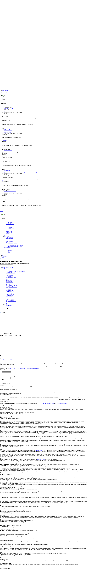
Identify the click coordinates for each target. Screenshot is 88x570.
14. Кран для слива (9, 280)
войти (3, 257)
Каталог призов (9, 191)
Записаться (4, 180)
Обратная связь (4, 256)
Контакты (3, 255)
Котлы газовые (8, 226)
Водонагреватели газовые (10, 224)
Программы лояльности (8, 247)
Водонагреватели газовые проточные (30, 172)
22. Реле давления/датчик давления (11, 287)
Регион (12, 375)
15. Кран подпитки (9, 281)
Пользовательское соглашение (24, 368)
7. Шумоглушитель (9, 274)
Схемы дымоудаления (9, 238)
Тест (4, 268)
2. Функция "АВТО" (9, 293)
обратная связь (4, 89)
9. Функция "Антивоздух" (10, 299)
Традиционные (10, 227)
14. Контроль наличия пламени (11, 303)
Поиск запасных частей (7, 132)
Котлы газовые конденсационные (19, 172)
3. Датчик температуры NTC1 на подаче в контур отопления (15, 271)
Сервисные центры (7, 129)
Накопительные (6, 106)
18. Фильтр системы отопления (11, 283)
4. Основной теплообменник (10, 272)
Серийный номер (6, 131)
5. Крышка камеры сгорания (10, 273)
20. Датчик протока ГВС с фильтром (11, 285)
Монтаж (5, 235)
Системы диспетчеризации (8, 111)
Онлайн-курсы (8, 242)
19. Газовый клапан (9, 284)
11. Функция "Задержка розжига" (11, 301)
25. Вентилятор (8, 289)
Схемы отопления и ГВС (8, 151)
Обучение (5, 239)
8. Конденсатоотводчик (9, 275)
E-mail (12, 374)
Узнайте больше (4, 119)
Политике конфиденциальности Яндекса (47, 403)
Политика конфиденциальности (14, 368)
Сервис (5, 230)
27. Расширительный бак (10, 291)
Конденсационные (11, 228)
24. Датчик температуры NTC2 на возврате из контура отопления (16, 288)
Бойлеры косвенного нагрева (10, 229)
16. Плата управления (9, 282)
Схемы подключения (9, 305)
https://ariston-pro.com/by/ (39, 450)
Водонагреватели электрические (11, 221)
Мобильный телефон (14, 373)
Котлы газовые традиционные (9, 172)
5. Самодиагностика (9, 296)
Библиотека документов (8, 150)
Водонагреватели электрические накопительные (44, 172)
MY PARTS (7, 251)
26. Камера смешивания (9, 290)
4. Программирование (9, 295)
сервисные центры (5, 90)
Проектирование (6, 236)
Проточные (11, 106)
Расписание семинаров (7, 170)
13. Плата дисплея (9, 279)
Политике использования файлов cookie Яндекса (62, 403)
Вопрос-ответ (14, 191)
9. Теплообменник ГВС (9, 276)
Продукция (6, 220)
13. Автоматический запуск (10, 302)
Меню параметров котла (8, 130)
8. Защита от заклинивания (10, 298)
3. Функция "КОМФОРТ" (10, 294)
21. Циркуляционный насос (10, 286)
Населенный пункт (14, 376)
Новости (3, 254)
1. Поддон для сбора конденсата (11, 269)
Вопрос (12, 378)
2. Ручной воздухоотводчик (10, 270)
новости (3, 88)
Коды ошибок (8, 233)
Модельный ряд (6, 306)
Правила (5, 191)
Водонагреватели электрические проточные (59, 172)
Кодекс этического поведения (34, 368)
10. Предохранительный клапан (11, 277)
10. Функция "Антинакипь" (10, 300)
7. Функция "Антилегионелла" (11, 297)
